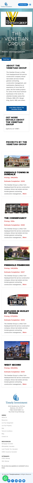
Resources (4, 420)
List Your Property (7, 425)
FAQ (3, 428)
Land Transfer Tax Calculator (10, 449)
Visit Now (6, 59)
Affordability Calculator (8, 446)
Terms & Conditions (7, 431)
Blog (3, 433)
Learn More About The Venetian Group (16, 108)
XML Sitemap (5, 461)
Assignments (23, 295)
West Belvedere (12, 304)
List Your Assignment (7, 422)
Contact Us (5, 436)
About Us (4, 417)
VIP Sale (24, 157)
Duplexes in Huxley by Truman (16, 312)
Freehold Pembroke (17, 265)
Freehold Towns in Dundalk (16, 173)
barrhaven (9, 211)
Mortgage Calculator (7, 443)
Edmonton (9, 358)
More (24, 194)
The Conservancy (15, 218)
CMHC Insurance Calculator (9, 451)
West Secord (12, 365)
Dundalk (9, 166)
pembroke (9, 258)
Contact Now (22, 5)
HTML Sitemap (6, 458)
